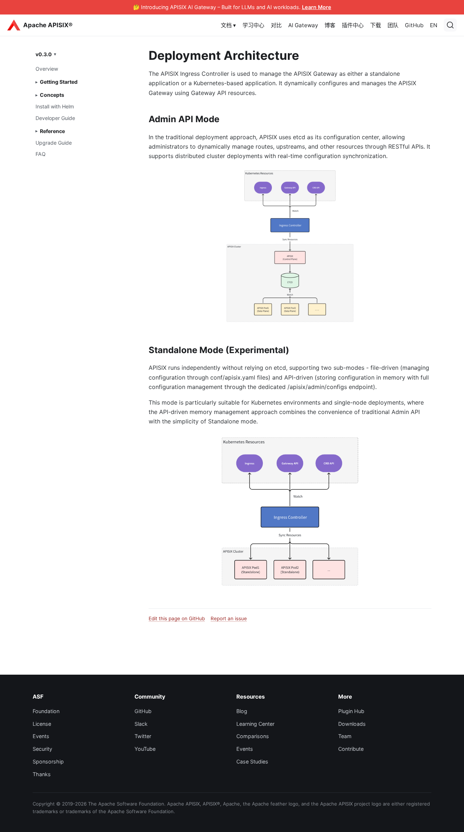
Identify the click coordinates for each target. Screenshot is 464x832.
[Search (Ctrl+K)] (450, 25)
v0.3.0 (44, 54)
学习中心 (253, 25)
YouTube (145, 749)
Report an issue (229, 618)
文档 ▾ (228, 25)
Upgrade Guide (54, 142)
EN (433, 25)
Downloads (352, 724)
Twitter (142, 736)
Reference (52, 131)
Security (42, 749)
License (42, 724)
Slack (141, 724)
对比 (276, 25)
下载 (375, 25)
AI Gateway (303, 25)
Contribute (351, 749)
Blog (241, 711)
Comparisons (252, 736)
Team (345, 736)
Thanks (42, 774)
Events (41, 736)
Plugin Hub (351, 711)
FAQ (41, 154)
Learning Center (255, 724)
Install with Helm (55, 106)
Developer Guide (55, 118)
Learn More (316, 7)
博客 (329, 25)
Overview (47, 69)
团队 (393, 25)
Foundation (46, 711)
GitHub (414, 25)
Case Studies (252, 761)
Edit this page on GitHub (177, 618)
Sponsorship (48, 761)
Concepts (52, 95)
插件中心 (353, 25)
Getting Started (59, 82)
